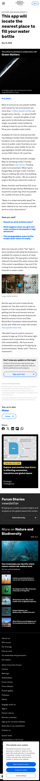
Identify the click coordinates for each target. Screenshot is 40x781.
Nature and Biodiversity (15, 12)
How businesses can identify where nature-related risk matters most (18, 565)
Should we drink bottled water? (18, 222)
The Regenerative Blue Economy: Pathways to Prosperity (24, 590)
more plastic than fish (11, 327)
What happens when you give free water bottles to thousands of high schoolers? (19, 229)
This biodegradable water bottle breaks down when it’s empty (18, 237)
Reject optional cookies (21, 764)
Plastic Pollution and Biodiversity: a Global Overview (24, 611)
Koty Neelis (6, 99)
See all (34, 537)
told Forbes (20, 165)
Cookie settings (21, 776)
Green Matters (11, 54)
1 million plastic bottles (21, 111)
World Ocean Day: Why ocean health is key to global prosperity (24, 600)
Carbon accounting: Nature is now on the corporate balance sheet (23, 580)
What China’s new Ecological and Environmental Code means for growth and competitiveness (24, 623)
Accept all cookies (21, 770)
